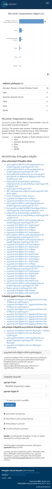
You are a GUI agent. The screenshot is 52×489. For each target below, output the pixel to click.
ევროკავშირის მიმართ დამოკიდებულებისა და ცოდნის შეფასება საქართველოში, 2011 (25, 267)
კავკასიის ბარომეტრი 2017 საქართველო (23, 225)
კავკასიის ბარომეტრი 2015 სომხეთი (21, 230)
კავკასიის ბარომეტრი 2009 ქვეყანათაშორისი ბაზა (27, 323)
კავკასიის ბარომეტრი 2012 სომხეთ (21, 251)
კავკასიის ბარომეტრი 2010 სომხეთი (21, 276)
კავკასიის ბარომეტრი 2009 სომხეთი (21, 278)
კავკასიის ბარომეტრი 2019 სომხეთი (21, 198)
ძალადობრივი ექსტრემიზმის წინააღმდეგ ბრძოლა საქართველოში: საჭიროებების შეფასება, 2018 (27, 209)
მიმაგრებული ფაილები (15, 423)
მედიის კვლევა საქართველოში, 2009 (22, 288)
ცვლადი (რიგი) (10, 382)
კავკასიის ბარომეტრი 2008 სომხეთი (21, 290)
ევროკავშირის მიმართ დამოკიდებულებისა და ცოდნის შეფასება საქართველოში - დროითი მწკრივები (25, 340)
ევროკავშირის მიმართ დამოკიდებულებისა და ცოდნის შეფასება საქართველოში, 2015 (25, 235)
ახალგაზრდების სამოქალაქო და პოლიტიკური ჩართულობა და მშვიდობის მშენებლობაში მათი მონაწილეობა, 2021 (26, 176)
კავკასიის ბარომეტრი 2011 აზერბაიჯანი (23, 261)
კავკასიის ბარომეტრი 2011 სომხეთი (21, 263)
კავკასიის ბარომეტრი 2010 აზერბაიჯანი (23, 273)
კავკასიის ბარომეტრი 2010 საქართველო (23, 271)
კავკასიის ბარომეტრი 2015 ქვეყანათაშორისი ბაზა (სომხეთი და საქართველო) (27, 310)
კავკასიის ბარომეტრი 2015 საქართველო (23, 232)
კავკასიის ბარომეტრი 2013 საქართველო (23, 244)
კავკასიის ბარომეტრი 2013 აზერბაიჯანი (23, 247)
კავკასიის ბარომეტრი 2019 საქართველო (23, 200)
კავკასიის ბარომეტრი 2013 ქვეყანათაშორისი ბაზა (27, 314)
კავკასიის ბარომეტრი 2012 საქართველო (23, 256)
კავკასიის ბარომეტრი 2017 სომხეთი (21, 227)
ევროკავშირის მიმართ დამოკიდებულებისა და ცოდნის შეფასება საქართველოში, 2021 (25, 170)
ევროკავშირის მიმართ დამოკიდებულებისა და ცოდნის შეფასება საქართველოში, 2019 (25, 204)
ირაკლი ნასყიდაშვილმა (17, 475)
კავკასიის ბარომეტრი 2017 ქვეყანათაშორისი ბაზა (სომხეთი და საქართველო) (27, 305)
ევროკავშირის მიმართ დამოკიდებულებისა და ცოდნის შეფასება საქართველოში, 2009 (25, 284)
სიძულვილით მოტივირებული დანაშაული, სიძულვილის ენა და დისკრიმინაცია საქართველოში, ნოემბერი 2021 (28, 183)
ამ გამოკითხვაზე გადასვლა (17, 428)
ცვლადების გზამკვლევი (15, 413)
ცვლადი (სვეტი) (10, 391)
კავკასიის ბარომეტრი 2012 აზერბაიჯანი (23, 254)
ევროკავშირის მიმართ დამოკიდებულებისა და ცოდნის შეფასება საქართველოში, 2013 (25, 240)
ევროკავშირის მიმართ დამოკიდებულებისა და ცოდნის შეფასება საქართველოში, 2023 (25, 165)
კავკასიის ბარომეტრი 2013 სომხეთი (21, 249)
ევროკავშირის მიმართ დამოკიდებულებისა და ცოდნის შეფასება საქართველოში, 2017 (25, 221)
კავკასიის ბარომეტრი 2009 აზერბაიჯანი (23, 280)
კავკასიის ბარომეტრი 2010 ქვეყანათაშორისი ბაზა (27, 321)
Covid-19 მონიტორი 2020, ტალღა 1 (21, 196)
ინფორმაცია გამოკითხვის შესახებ (19, 418)
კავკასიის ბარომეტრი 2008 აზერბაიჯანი (23, 293)
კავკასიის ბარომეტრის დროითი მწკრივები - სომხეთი (28, 330)
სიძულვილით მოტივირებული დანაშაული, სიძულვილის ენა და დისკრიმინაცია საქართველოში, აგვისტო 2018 (28, 215)
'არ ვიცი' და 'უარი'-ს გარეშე (17, 400)
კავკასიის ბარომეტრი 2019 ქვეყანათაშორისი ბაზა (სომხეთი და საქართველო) (27, 300)
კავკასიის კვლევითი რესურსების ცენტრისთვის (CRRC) (21, 473)
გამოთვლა (9, 404)
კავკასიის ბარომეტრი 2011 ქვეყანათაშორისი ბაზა (27, 319)
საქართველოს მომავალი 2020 (19, 188)
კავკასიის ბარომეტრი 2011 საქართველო (23, 259)
